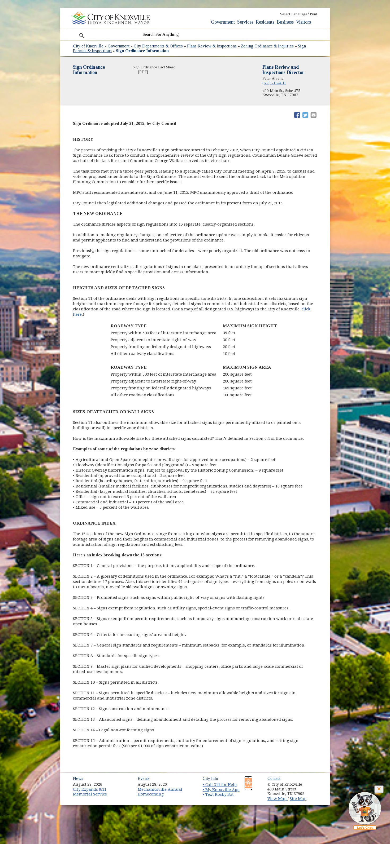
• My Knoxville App (221, 789)
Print (313, 14)
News (78, 778)
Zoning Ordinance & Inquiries (267, 46)
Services (245, 22)
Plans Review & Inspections (212, 46)
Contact (273, 778)
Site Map (298, 798)
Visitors (303, 22)
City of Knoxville (88, 46)
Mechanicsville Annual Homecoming (160, 792)
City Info (210, 778)
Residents (265, 22)
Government (223, 22)
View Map (277, 798)
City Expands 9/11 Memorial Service (90, 792)
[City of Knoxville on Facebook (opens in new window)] (316, 782)
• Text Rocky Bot (218, 794)
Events (144, 778)
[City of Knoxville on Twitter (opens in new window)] (316, 788)
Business (285, 22)
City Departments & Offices (158, 46)
